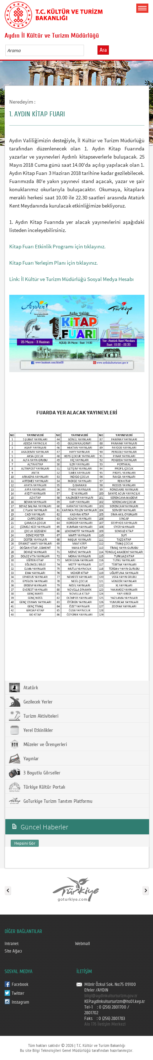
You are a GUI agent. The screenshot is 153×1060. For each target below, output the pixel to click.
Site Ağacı (13, 951)
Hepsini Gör (24, 843)
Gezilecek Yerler (37, 702)
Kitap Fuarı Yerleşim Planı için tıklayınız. (53, 262)
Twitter (18, 993)
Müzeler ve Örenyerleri (44, 744)
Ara (103, 50)
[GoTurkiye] (76, 889)
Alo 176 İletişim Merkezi (105, 1024)
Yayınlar (30, 759)
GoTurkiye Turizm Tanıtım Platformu (57, 801)
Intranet (12, 943)
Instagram (20, 1002)
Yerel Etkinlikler (37, 730)
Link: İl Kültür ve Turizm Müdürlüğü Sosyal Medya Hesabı (71, 279)
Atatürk (30, 688)
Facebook (20, 984)
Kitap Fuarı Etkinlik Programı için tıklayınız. (57, 246)
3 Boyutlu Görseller (41, 773)
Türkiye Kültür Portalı (43, 787)
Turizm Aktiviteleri (40, 716)
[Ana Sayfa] (53, 14)
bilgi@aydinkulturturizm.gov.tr (110, 995)
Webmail (82, 943)
